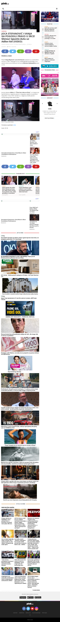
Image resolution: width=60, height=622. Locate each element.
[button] (3, 183)
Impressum (28, 612)
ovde (14, 125)
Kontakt (15, 612)
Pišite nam (44, 612)
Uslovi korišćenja (36, 612)
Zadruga (3, 31)
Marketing (21, 612)
